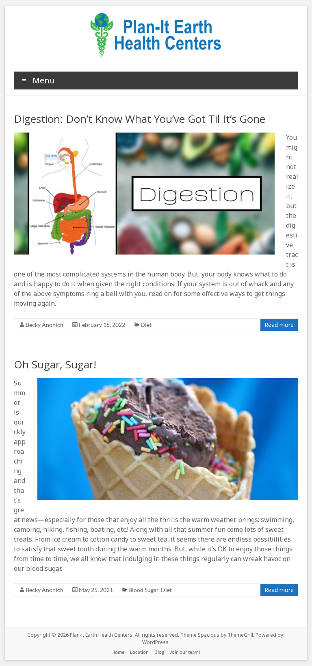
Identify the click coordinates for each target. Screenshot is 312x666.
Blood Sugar (143, 589)
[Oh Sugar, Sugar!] (167, 382)
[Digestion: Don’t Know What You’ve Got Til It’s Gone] (144, 136)
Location (139, 652)
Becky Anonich (44, 324)
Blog (159, 652)
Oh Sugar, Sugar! (55, 364)
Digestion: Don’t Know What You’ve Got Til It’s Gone (139, 118)
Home (117, 652)
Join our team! (185, 652)
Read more (279, 325)
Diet (146, 324)
